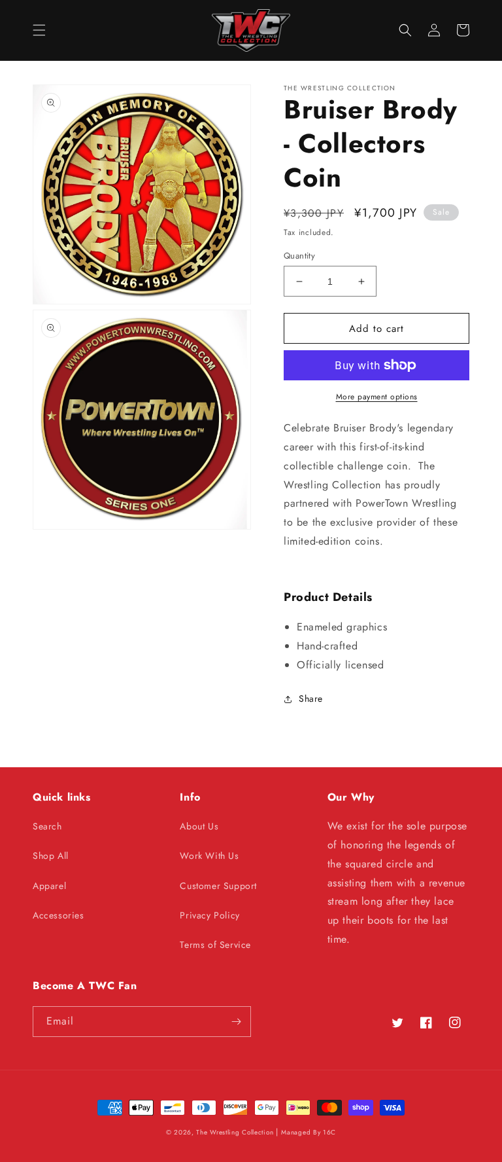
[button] (39, 30)
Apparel (49, 885)
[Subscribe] (236, 1021)
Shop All (51, 855)
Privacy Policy (209, 915)
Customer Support (218, 885)
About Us (199, 826)
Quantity (299, 255)
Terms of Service (215, 944)
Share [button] (311, 698)
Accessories (58, 915)
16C (329, 1132)
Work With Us (209, 855)
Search (47, 826)
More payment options (377, 397)
